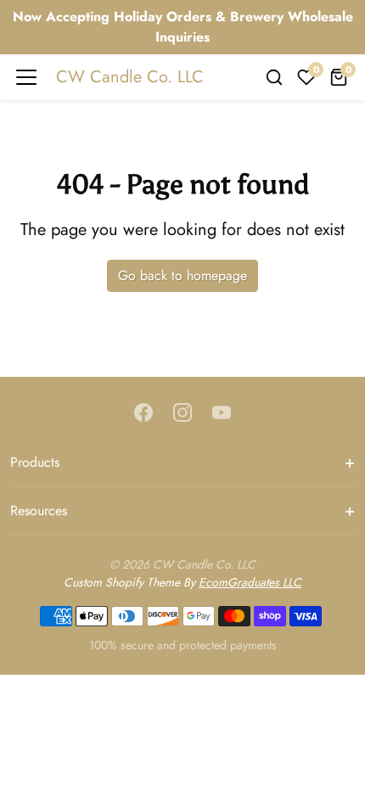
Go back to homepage (182, 275)
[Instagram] (182, 410)
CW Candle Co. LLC (130, 77)
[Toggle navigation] (26, 77)
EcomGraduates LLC (250, 582)
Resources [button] (38, 510)
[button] (274, 77)
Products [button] (34, 462)
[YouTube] (221, 410)
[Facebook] (143, 410)
